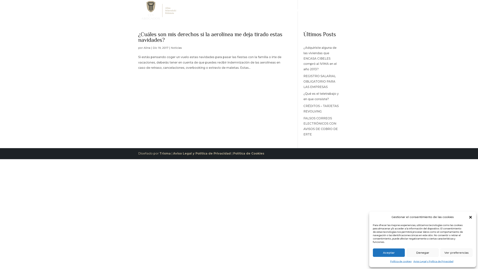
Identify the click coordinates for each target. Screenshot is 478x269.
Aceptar (389, 252)
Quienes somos (272, 11)
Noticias (316, 11)
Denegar (422, 252)
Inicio (253, 11)
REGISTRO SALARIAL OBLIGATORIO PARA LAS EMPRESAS (319, 81)
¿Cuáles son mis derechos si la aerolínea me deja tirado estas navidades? (210, 37)
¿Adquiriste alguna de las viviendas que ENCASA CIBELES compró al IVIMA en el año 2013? (320, 58)
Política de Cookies (248, 153)
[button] (470, 217)
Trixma (165, 153)
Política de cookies (401, 261)
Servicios (295, 11)
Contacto (333, 11)
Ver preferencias (456, 252)
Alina (147, 48)
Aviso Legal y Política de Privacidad (433, 261)
